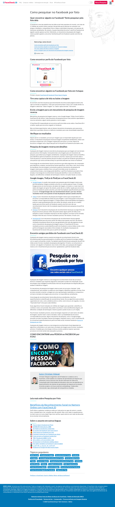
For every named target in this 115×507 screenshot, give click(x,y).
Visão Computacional (70, 464)
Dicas (51, 2)
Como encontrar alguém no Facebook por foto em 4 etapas (50, 47)
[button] (110, 2)
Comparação (58, 499)
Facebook (76, 455)
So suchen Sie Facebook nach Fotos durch (45, 430)
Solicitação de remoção (41, 2)
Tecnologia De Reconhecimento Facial (51, 458)
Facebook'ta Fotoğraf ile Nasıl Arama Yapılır (46, 447)
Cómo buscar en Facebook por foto (43, 432)
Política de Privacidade (35, 499)
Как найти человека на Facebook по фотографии (48, 444)
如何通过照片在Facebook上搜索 (42, 427)
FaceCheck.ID (37, 218)
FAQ (20, 2)
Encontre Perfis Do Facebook (70, 467)
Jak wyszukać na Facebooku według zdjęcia (45, 442)
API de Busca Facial (59, 2)
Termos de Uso (48, 499)
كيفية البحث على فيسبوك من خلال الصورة (44, 445)
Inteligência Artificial (55, 464)
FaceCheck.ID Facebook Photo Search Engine (53, 95)
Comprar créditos (28, 2)
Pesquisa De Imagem (47, 455)
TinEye (34, 197)
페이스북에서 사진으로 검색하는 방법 (43, 440)
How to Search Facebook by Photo (43, 425)
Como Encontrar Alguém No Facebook (42, 470)
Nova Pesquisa (100, 2)
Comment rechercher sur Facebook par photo (46, 434)
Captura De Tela (62, 470)
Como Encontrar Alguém (38, 467)
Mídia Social (34, 455)
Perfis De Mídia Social (72, 458)
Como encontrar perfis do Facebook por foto (46, 45)
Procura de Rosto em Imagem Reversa (75, 499)
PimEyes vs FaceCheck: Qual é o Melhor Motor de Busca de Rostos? (50, 475)
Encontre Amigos (53, 467)
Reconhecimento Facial (63, 455)
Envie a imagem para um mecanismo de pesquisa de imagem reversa (53, 50)
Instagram (34, 458)
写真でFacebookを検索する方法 (42, 438)
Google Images (37, 182)
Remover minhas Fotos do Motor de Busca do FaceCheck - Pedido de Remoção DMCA (57, 496)
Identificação (35, 464)
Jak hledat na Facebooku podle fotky (43, 429)
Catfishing (78, 461)
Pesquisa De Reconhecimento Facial (61, 461)
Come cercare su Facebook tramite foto (44, 436)
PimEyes (35, 210)
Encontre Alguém (42, 461)
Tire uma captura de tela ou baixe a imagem (46, 48)
